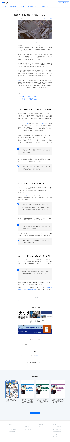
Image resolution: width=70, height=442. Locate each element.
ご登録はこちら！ (38, 355)
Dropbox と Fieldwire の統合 (23, 123)
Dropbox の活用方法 (30, 6)
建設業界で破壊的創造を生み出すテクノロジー (29, 10)
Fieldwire (42, 123)
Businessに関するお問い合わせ (14, 429)
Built (19, 80)
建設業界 (41, 18)
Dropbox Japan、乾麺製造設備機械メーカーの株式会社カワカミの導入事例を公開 (23, 317)
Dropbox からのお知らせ (21, 6)
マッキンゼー (37, 64)
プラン (10, 426)
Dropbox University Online (57, 431)
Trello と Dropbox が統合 (23, 195)
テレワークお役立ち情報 (57, 426)
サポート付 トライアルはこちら (63, 2)
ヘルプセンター (27, 424)
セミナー (40, 426)
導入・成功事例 (19, 10)
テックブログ (55, 434)
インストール (11, 424)
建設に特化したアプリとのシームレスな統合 (28, 96)
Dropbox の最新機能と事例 (12, 6)
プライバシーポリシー (28, 429)
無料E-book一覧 (41, 424)
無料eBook (36, 6)
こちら (29, 344)
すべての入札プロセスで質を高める (26, 98)
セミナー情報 (55, 436)
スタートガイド (27, 426)
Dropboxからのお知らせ (57, 429)
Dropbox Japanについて (12, 431)
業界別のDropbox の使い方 (48, 18)
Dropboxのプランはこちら (44, 6)
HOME (15, 10)
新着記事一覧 (4, 6)
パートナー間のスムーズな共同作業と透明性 (28, 99)
